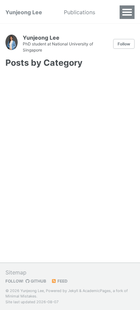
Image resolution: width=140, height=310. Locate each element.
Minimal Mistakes (20, 296)
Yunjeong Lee (23, 12)
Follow (124, 43)
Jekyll (73, 290)
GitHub (38, 281)
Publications (79, 12)
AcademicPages (97, 290)
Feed (62, 281)
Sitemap (16, 272)
